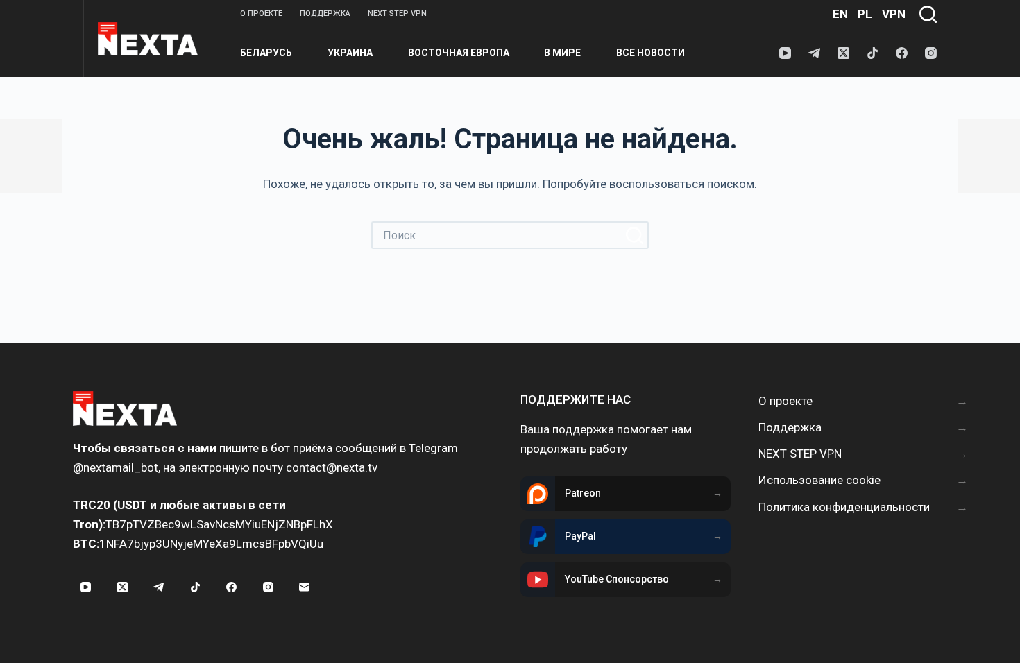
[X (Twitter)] (843, 53)
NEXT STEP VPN (397, 13)
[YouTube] (785, 53)
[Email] (304, 587)
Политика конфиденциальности (844, 507)
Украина (350, 52)
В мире (562, 52)
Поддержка (325, 13)
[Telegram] (814, 53)
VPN (894, 14)
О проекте (261, 13)
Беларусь (266, 52)
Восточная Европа (458, 52)
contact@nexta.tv (331, 467)
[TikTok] (872, 53)
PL (865, 14)
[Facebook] (902, 53)
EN (840, 14)
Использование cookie (819, 480)
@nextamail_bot (115, 467)
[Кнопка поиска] (635, 235)
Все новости (650, 52)
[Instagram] (931, 53)
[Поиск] (928, 14)
